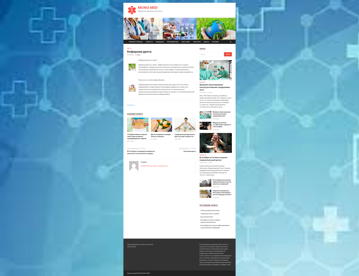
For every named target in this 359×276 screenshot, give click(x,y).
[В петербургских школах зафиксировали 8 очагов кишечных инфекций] (205, 186)
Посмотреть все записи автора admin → (155, 166)
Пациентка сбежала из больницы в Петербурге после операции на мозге (222, 192)
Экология (197, 42)
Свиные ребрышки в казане (210, 210)
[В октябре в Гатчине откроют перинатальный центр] (216, 153)
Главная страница (136, 42)
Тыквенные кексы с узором (210, 213)
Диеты (206, 42)
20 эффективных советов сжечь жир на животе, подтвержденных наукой (137, 136)
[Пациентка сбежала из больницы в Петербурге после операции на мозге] (205, 197)
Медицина (160, 42)
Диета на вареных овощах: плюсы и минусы (161, 135)
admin (138, 55)
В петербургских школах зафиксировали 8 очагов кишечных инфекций (222, 182)
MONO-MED (148, 7)
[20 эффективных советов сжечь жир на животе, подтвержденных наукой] (137, 132)
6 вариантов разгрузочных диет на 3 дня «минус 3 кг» (185, 135)
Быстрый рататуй (207, 217)
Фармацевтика (173, 42)
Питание (215, 42)
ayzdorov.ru (131, 105)
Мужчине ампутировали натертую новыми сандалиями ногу (215, 87)
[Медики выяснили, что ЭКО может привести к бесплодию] (205, 129)
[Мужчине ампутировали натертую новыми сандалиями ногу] (216, 80)
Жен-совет (186, 42)
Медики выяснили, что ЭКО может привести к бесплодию (222, 124)
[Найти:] (216, 54)
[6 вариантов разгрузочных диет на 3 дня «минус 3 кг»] (185, 132)
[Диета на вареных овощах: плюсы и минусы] (161, 132)
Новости (149, 42)
